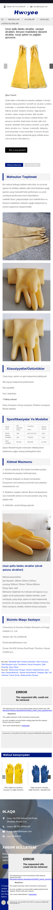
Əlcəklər (30, 19)
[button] (51, 66)
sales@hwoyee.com (40, 7)
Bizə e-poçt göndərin (17, 150)
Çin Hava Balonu (8, 894)
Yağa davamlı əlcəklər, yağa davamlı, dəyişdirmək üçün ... (39, 789)
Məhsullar (13, 19)
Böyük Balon (6, 891)
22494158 (16, 836)
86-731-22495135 (22, 826)
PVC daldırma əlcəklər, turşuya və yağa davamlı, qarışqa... (13, 789)
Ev (2, 19)
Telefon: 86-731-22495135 (16, 7)
